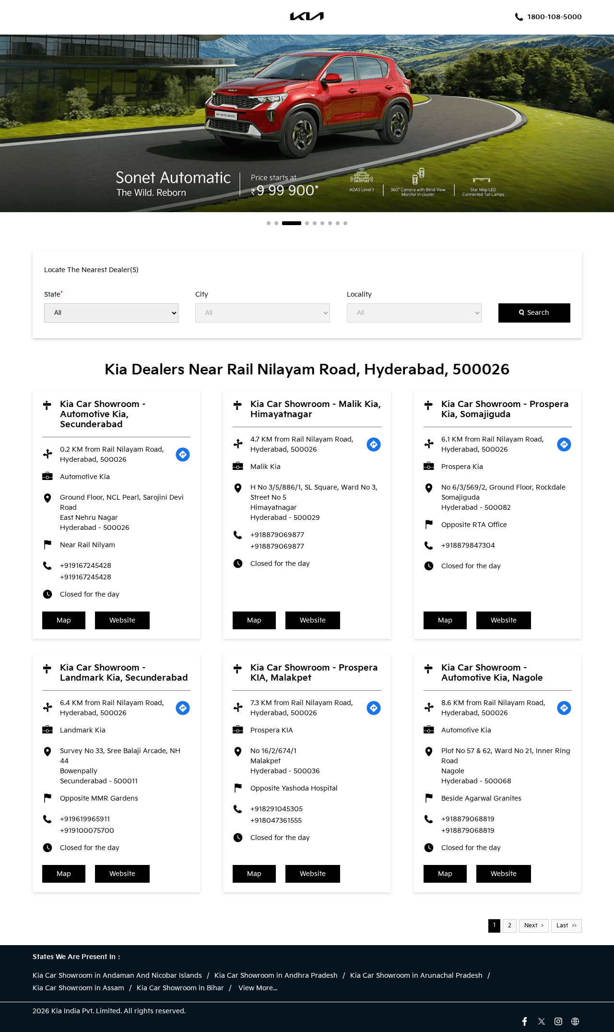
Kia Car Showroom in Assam (78, 988)
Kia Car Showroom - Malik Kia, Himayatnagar (315, 409)
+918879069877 (277, 535)
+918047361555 (276, 820)
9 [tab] (345, 223)
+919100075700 (87, 831)
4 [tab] (307, 223)
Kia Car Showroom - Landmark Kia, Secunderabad (124, 673)
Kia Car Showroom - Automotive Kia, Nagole (492, 673)
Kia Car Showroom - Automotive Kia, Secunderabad (103, 414)
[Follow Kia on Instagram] (558, 1020)
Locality (359, 295)
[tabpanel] (307, 123)
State (53, 294)
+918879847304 (468, 545)
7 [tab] (330, 223)
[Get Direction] (182, 454)
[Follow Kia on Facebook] (524, 1020)
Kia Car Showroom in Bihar (180, 988)
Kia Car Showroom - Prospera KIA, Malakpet (314, 673)
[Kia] (307, 17)
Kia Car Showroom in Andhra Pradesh (276, 976)
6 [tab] (322, 223)
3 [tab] (291, 223)
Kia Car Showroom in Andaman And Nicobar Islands (117, 976)
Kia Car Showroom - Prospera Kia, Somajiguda (505, 409)
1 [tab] (269, 223)
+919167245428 (85, 566)
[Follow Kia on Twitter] (541, 1020)
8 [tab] (338, 223)
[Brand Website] (575, 1020)
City (201, 295)
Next (530, 925)
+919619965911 (85, 819)
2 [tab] (276, 223)
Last (562, 925)
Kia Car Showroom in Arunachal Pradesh (416, 976)
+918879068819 (468, 819)
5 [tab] (315, 223)
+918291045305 (276, 809)
